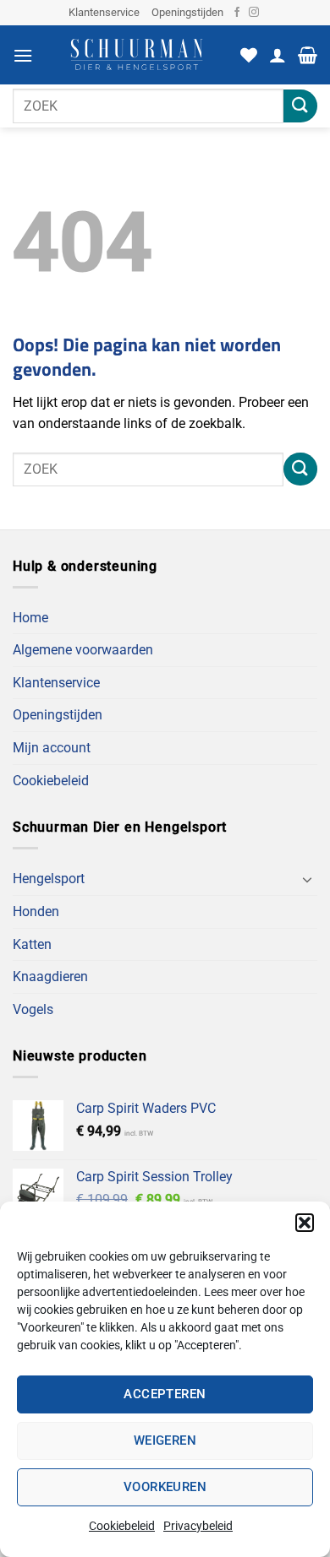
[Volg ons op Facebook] (237, 13)
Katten (32, 944)
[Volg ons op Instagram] (254, 13)
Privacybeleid (198, 1526)
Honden (36, 911)
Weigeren (165, 1440)
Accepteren (165, 1394)
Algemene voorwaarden (83, 650)
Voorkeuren (165, 1487)
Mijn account (52, 748)
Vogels (33, 1009)
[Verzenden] (300, 106)
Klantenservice (104, 12)
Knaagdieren (50, 976)
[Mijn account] (277, 54)
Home (30, 618)
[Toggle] (307, 879)
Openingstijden (187, 12)
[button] (304, 1222)
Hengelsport (49, 879)
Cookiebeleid (122, 1526)
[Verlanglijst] (248, 54)
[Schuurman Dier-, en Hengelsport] (137, 54)
